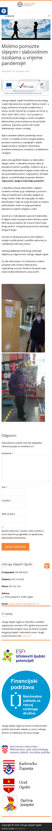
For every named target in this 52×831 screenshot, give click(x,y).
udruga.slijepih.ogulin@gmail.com (24, 603)
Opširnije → (27, 635)
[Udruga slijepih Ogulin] (26, 5)
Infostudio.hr (20, 828)
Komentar (7, 453)
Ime (4, 487)
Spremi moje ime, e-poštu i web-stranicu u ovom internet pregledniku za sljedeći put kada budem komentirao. (23, 534)
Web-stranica (8, 513)
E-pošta (6, 500)
